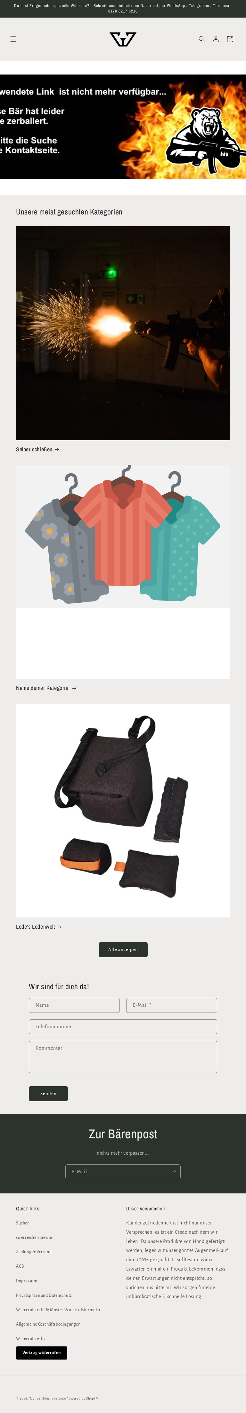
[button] (13, 39)
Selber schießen (34, 449)
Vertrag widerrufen (41, 1353)
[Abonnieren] (173, 1171)
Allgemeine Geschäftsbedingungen (48, 1324)
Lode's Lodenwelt (35, 926)
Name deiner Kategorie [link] (43, 687)
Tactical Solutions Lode (48, 1398)
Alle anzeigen (123, 949)
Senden (48, 1093)
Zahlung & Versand (34, 1252)
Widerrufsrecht (30, 1338)
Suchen (23, 1223)
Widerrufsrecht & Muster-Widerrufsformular (58, 1310)
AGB (20, 1266)
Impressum (26, 1281)
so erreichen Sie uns (34, 1237)
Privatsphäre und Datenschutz (44, 1295)
